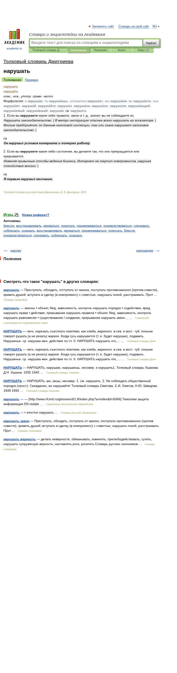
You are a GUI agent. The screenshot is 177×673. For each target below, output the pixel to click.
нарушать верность (19, 439)
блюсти (8, 225)
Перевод (31, 80)
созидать (28, 230)
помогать (68, 225)
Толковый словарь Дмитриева (47, 50)
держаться (51, 225)
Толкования (78, 50)
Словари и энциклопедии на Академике (67, 34)
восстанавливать (28, 225)
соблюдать (11, 230)
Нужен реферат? (35, 215)
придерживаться (89, 225)
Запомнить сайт (103, 26)
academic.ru (14, 48)
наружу (15, 250)
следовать (41, 235)
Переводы (100, 50)
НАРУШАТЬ (12, 331)
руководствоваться (17, 235)
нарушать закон (16, 421)
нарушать (11, 290)
